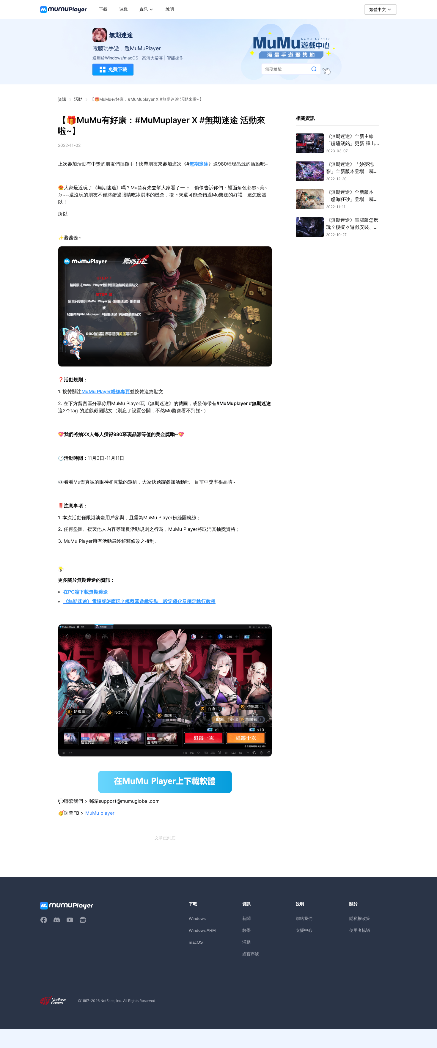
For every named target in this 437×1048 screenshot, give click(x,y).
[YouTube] (69, 919)
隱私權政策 (359, 918)
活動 (78, 99)
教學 (246, 930)
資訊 (62, 99)
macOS (196, 942)
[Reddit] (83, 919)
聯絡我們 (304, 918)
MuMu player (99, 813)
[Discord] (56, 919)
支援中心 (304, 930)
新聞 (246, 918)
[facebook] (43, 919)
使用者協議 (359, 930)
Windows (197, 918)
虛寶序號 (250, 953)
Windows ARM (202, 930)
